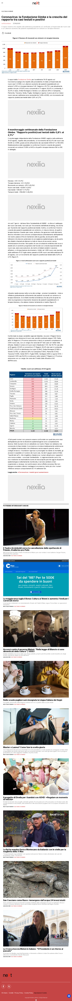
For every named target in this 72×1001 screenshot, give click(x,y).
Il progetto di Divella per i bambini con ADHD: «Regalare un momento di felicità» (35, 798)
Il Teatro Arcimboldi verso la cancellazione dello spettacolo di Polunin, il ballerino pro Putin (32, 549)
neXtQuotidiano (6, 23)
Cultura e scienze (7, 11)
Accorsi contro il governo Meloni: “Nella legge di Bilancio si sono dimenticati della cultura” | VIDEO (33, 650)
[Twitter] (8, 985)
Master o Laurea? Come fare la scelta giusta (24, 747)
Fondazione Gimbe (24, 79)
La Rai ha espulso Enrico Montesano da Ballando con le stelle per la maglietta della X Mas (34, 850)
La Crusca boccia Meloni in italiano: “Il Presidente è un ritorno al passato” (33, 950)
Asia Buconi (6, 555)
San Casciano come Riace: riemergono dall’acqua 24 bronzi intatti (34, 900)
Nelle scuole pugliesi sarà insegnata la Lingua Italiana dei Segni (32, 700)
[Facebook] (2, 985)
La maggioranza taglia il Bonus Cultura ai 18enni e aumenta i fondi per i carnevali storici (36, 600)
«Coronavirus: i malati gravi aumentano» (33, 472)
